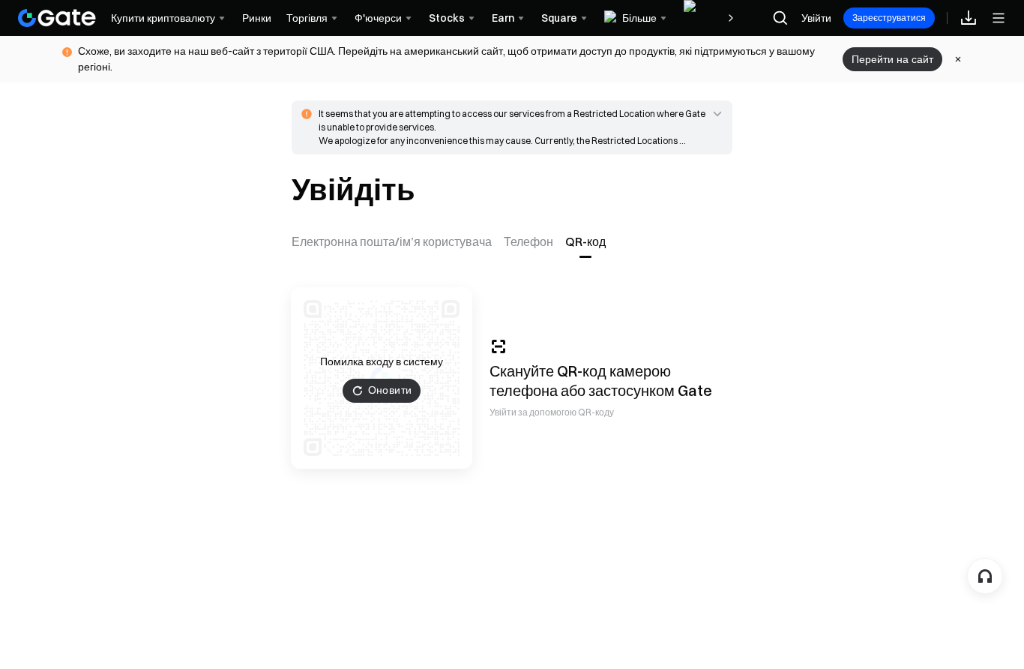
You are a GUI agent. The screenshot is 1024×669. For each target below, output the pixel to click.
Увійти (816, 18)
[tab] (395, 241)
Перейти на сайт (892, 59)
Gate (695, 390)
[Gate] (57, 18)
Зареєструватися (889, 17)
